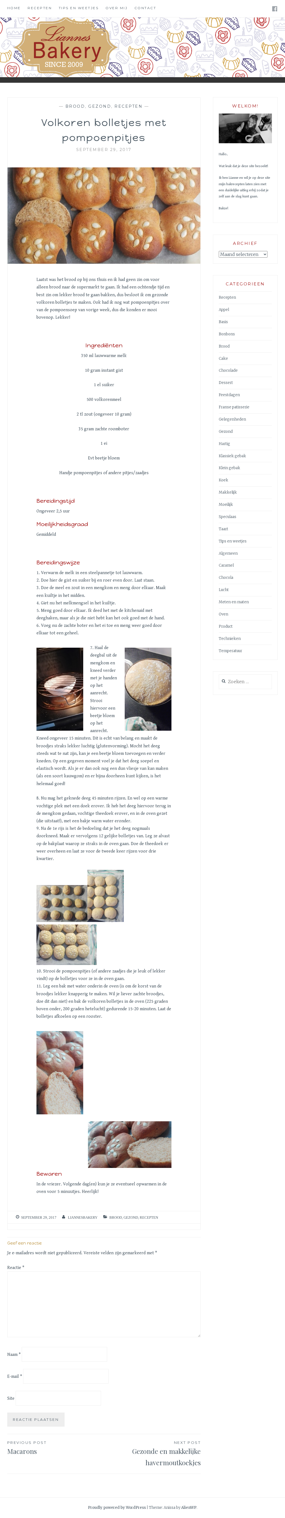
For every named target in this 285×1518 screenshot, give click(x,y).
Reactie (15, 1267)
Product (226, 626)
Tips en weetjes (79, 8)
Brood (75, 106)
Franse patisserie (234, 407)
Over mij (116, 8)
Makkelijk (228, 492)
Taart (223, 529)
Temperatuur (230, 651)
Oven (223, 614)
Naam (14, 1354)
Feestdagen (229, 395)
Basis (223, 322)
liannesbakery (82, 1217)
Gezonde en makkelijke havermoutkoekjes (166, 1453)
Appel (224, 309)
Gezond (99, 106)
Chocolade (228, 370)
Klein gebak (229, 468)
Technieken (230, 638)
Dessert (226, 382)
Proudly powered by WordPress (117, 1507)
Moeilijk (226, 504)
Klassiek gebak (232, 456)
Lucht (224, 589)
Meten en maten (234, 602)
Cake (223, 358)
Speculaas (227, 516)
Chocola (226, 577)
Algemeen (228, 553)
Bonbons (227, 334)
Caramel (226, 565)
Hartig (224, 443)
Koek (223, 480)
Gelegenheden (232, 419)
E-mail (14, 1376)
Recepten (40, 8)
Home (14, 8)
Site (10, 1398)
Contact (145, 8)
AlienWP (188, 1507)
